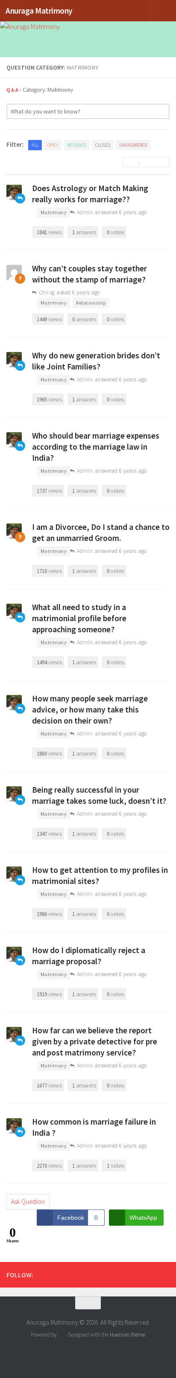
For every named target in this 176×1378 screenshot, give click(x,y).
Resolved (76, 145)
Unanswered (133, 145)
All (35, 145)
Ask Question (28, 1202)
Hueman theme (127, 1334)
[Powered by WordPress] (61, 1334)
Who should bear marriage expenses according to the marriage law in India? (95, 446)
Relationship (91, 302)
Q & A (12, 90)
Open (52, 145)
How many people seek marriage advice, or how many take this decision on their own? (90, 709)
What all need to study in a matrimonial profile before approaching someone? (79, 618)
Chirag (47, 292)
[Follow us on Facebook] (164, 1274)
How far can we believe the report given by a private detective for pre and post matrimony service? (94, 1041)
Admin (85, 212)
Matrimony (54, 212)
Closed (102, 145)
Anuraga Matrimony (39, 11)
